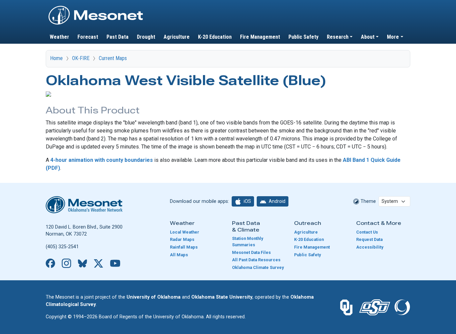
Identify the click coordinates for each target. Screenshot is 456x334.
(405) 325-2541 (62, 247)
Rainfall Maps (184, 247)
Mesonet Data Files (251, 252)
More (393, 37)
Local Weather (184, 232)
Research (338, 37)
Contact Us (367, 232)
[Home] (96, 7)
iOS (247, 201)
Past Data (117, 37)
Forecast (87, 37)
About (368, 37)
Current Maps (113, 58)
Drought (146, 37)
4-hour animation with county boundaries (101, 160)
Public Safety (303, 37)
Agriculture (177, 37)
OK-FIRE (80, 58)
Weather (59, 37)
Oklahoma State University (221, 297)
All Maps (179, 254)
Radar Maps (182, 239)
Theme (367, 201)
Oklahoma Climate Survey (258, 267)
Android (276, 201)
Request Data (369, 239)
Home (56, 58)
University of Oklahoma (154, 297)
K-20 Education (215, 37)
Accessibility (369, 247)
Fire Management (260, 37)
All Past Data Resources (256, 259)
